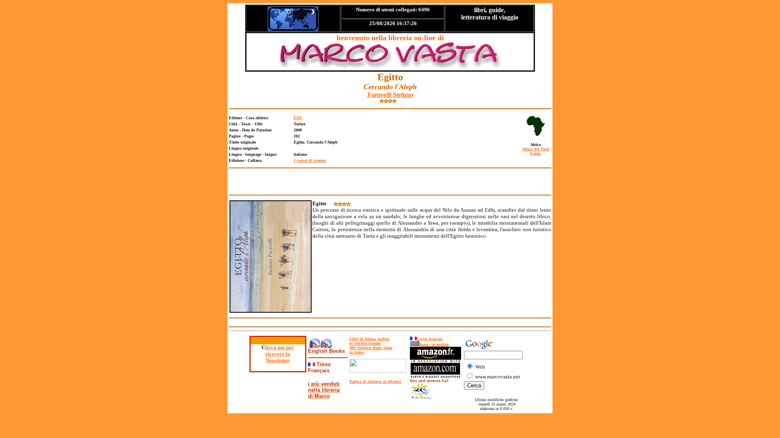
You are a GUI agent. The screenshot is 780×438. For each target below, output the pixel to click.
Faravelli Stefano (390, 94)
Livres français (430, 339)
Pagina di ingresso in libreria (375, 381)
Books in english (434, 344)
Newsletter (278, 360)
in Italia (356, 352)
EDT (298, 118)
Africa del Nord (535, 149)
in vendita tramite (365, 343)
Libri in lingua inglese (369, 339)
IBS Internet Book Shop (370, 348)
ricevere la (277, 354)
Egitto (535, 153)
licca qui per (279, 347)
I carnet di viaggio (310, 160)
